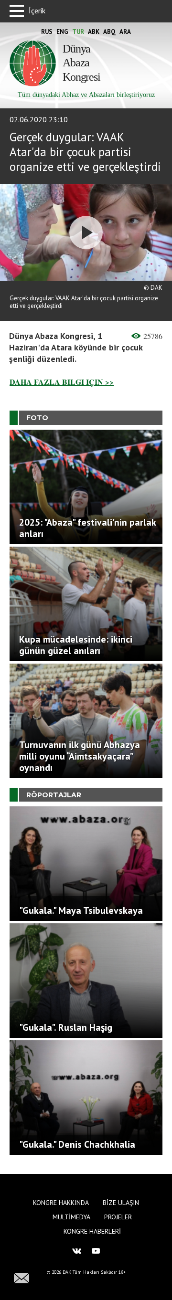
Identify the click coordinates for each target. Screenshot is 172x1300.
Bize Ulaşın (121, 1202)
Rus (47, 31)
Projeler (118, 1217)
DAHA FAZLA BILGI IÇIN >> (62, 381)
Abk (93, 31)
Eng (62, 31)
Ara (125, 31)
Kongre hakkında (61, 1202)
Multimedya (71, 1217)
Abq (109, 31)
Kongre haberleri (92, 1231)
